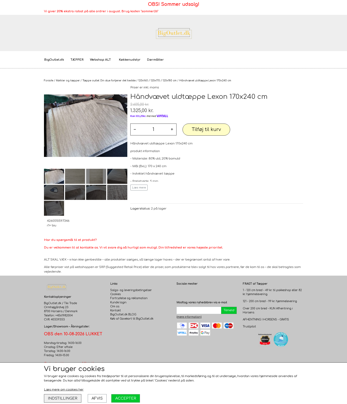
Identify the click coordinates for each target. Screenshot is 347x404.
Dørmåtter (155, 59)
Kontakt (115, 310)
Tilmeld (229, 310)
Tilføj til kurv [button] (206, 129)
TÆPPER (77, 59)
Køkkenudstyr (130, 59)
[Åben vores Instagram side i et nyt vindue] (188, 292)
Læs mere (139, 187)
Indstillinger (62, 398)
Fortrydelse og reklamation (129, 298)
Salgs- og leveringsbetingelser (131, 290)
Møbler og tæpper (68, 80)
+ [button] (172, 129)
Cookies (115, 294)
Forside (48, 80)
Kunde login (118, 302)
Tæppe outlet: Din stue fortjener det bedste (109, 80)
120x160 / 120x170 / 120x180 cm (157, 80)
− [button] (135, 129)
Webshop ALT (100, 59)
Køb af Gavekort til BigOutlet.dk (131, 318)
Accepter (125, 398)
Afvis (97, 398)
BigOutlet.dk (54, 59)
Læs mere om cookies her (64, 389)
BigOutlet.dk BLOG (123, 314)
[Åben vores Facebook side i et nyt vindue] (180, 292)
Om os (114, 306)
